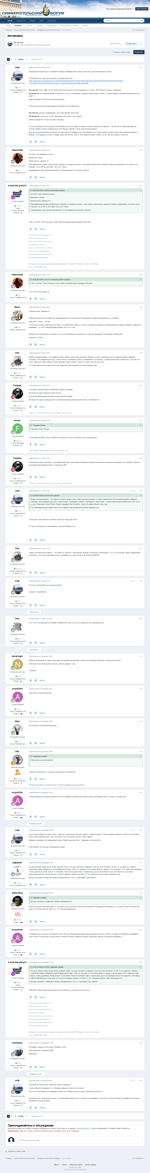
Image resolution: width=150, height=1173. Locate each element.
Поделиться (117, 44)
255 (18, 1063)
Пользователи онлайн (69, 25)
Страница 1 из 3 (37, 59)
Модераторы (52, 25)
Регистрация (142, 9)
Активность (21, 21)
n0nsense (17, 1043)
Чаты (41, 21)
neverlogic (17, 656)
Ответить (139, 52)
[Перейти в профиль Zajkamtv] (17, 871)
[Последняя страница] (26, 59)
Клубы (8, 25)
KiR (17, 751)
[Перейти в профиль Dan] (17, 361)
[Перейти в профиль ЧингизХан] (17, 158)
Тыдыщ (17, 385)
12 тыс (18, 206)
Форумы (18, 25)
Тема (64, 1165)
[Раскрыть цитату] (31, 190)
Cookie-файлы (90, 1165)
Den (17, 618)
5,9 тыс (18, 920)
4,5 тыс (18, 373)
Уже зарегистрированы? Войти (119, 9)
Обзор (10, 21)
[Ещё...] (140, 67)
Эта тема (133, 20)
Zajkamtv (17, 862)
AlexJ (17, 307)
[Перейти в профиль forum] (17, 428)
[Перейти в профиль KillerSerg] (17, 901)
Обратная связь (75, 1165)
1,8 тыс (18, 406)
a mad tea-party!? (17, 185)
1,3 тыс (18, 883)
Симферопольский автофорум (38, 45)
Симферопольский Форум (32, 9)
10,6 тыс (18, 441)
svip (21, 42)
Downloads (52, 21)
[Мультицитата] (30, 141)
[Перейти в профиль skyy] (17, 729)
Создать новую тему (121, 52)
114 (18, 170)
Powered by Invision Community (75, 1169)
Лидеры (85, 25)
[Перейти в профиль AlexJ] (17, 315)
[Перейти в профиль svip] (10, 43)
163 (18, 676)
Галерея (40, 25)
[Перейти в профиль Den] (17, 626)
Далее (20, 59)
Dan (17, 353)
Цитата (42, 141)
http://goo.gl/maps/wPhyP (52, 585)
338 (18, 327)
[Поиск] (141, 20)
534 (18, 639)
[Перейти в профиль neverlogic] (17, 664)
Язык (56, 1165)
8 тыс (18, 709)
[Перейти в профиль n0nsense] (17, 1051)
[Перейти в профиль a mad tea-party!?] (17, 194)
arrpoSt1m (17, 688)
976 (18, 88)
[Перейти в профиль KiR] (17, 759)
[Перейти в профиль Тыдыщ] (17, 393)
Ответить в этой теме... (30, 1140)
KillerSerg (17, 893)
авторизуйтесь (83, 1128)
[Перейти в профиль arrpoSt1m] (17, 697)
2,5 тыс (18, 778)
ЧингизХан (17, 150)
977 (18, 742)
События (29, 25)
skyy (17, 721)
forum (17, 420)
